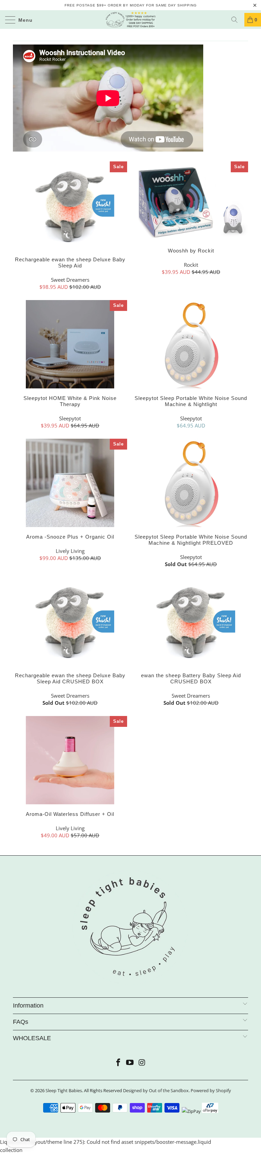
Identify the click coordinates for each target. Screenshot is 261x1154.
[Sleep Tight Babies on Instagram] (142, 1062)
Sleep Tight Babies (64, 1090)
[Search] (237, 20)
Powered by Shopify (211, 1090)
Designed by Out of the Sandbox (156, 1090)
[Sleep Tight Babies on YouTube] (130, 1062)
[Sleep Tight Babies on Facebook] (118, 1062)
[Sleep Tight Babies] (130, 19)
